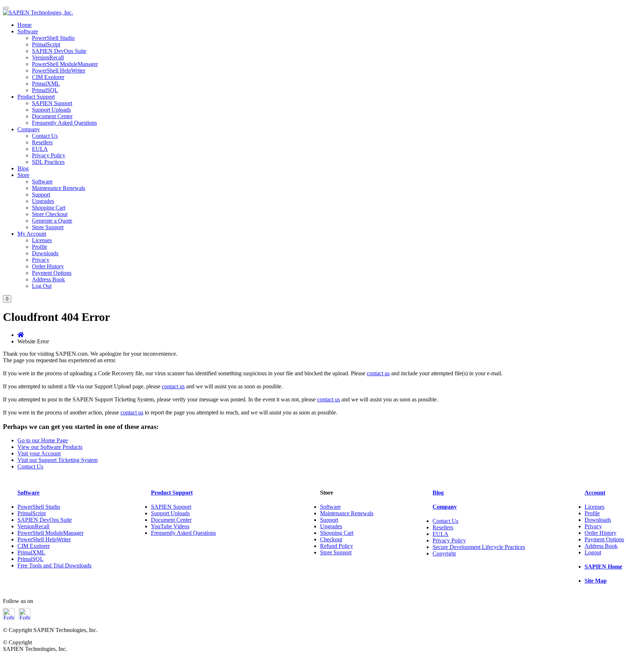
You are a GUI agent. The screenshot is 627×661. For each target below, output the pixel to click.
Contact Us (45, 136)
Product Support (36, 97)
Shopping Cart (48, 208)
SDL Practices (48, 162)
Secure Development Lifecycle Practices (479, 547)
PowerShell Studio (53, 38)
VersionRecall (48, 57)
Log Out (42, 286)
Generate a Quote (52, 221)
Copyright (444, 553)
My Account (31, 234)
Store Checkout (49, 214)
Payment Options (51, 273)
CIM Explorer (48, 77)
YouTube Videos (170, 526)
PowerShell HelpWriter (58, 70)
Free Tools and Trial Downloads (54, 565)
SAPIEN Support (52, 103)
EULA (40, 149)
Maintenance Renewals (58, 188)
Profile (39, 247)
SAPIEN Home (603, 566)
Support (41, 194)
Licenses (42, 240)
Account (595, 492)
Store (23, 175)
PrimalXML (46, 83)
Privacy (40, 260)
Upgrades (43, 201)
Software (27, 31)
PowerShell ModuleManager (65, 64)
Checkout (331, 539)
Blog (23, 168)
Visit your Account (39, 453)
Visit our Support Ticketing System (57, 460)
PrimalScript (46, 44)
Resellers (42, 142)
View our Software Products (49, 447)
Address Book (48, 279)
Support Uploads (51, 110)
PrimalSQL (45, 90)
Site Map (596, 581)
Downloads (45, 253)
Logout (593, 552)
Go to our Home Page (42, 440)
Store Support (47, 227)
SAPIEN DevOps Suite (59, 51)
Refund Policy (336, 546)
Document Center (52, 116)
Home (24, 25)
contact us (378, 373)
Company (28, 129)
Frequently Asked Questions (64, 123)
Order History (48, 266)
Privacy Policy (48, 155)
